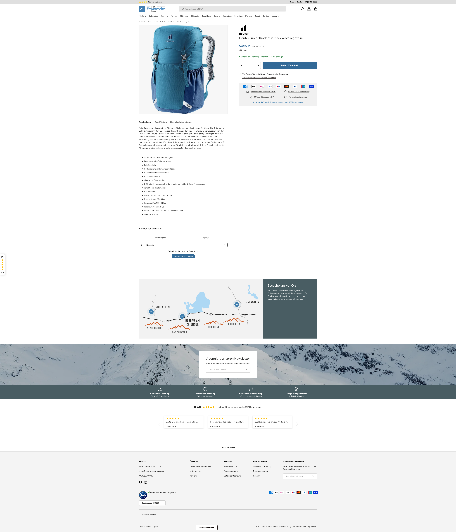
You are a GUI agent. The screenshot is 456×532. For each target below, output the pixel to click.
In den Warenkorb (289, 65)
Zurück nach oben (228, 447)
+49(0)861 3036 (146, 476)
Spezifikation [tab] (161, 122)
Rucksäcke (227, 16)
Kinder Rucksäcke (153, 22)
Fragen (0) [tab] (205, 238)
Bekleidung (206, 16)
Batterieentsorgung (232, 476)
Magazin (275, 16)
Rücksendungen (260, 471)
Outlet (257, 16)
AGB (257, 526)
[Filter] (141, 245)
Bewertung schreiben (183, 256)
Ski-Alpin (195, 16)
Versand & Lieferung (262, 466)
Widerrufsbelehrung (282, 526)
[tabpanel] (183, 171)
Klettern (142, 16)
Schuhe (217, 16)
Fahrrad (174, 16)
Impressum (312, 526)
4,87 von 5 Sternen (155, 2)
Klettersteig (153, 16)
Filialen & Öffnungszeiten (201, 466)
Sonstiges (238, 16)
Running (164, 16)
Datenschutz (266, 526)
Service (266, 16)
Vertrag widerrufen (206, 527)
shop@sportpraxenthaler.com (152, 471)
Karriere (193, 476)
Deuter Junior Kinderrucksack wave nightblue (176, 22)
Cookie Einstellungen (148, 526)
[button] (315, 9)
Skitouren (184, 16)
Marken (248, 16)
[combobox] (232, 9)
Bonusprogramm (231, 471)
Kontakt (256, 476)
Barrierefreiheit (299, 526)
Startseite (142, 22)
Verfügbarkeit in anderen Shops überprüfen (259, 78)
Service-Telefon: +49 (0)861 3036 (303, 2)
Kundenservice (230, 466)
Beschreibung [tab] (145, 122)
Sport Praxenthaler (150, 514)
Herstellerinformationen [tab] (181, 122)
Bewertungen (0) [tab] (161, 238)
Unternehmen (196, 471)
